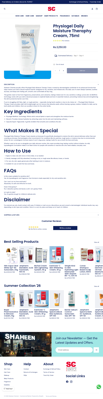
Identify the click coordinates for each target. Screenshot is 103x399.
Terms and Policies (51, 396)
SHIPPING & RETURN (11, 215)
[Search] (4, 9)
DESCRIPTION (9, 84)
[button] (57, 41)
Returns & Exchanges (30, 372)
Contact (26, 369)
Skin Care (7, 369)
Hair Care (7, 372)
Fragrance (7, 381)
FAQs (25, 375)
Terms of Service (48, 372)
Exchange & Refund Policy (51, 369)
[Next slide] (97, 262)
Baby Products (8, 378)
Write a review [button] (65, 228)
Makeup (6, 375)
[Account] (92, 9)
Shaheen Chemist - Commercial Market (20, 396)
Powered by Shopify (37, 396)
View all (96, 242)
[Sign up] (96, 350)
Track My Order (48, 375)
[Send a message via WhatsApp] (99, 387)
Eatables (7, 385)
